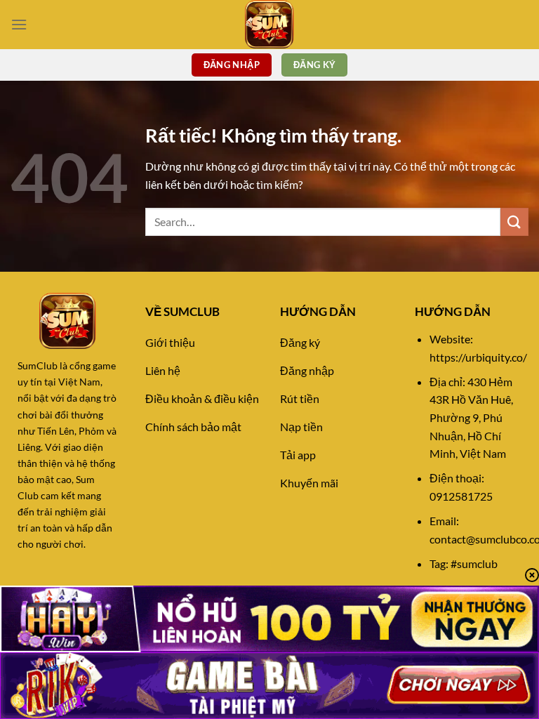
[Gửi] (514, 221)
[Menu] (19, 24)
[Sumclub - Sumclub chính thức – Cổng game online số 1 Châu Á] (269, 24)
